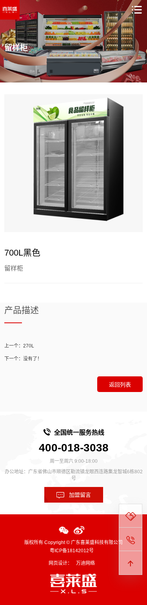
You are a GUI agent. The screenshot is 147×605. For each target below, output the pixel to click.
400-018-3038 (74, 448)
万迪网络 (85, 563)
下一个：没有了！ (23, 359)
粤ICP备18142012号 (72, 550)
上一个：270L (19, 346)
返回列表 (120, 384)
